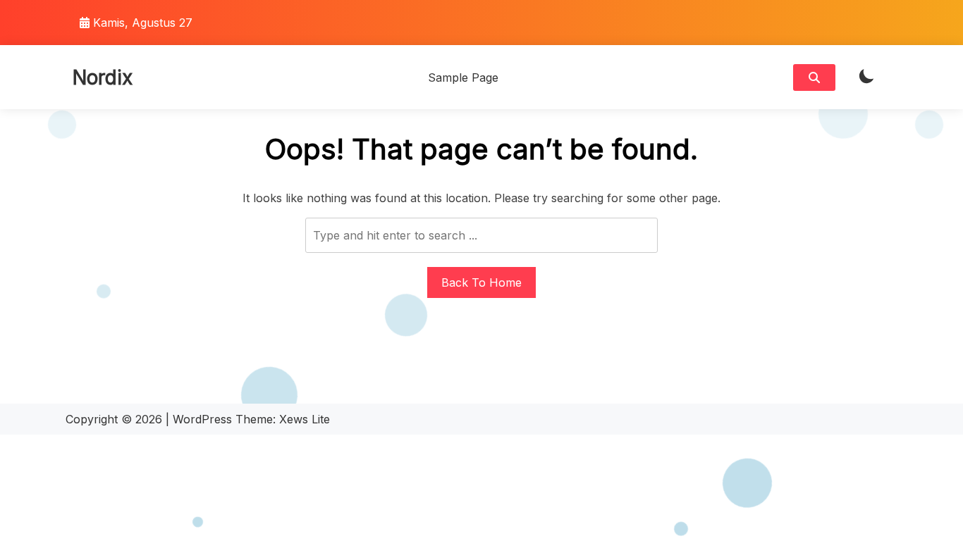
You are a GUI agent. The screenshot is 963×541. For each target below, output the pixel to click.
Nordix (103, 77)
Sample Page (463, 77)
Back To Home (481, 282)
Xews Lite (304, 419)
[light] (866, 77)
